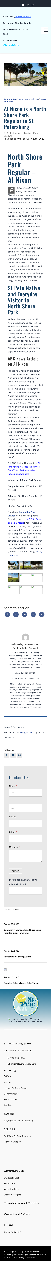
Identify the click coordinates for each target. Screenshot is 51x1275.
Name (13, 786)
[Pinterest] (41, 615)
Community (10, 99)
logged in (26, 732)
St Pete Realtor (23, 16)
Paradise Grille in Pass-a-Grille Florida (21, 982)
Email (13, 832)
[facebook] (18, 5)
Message (14, 847)
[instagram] (28, 5)
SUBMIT (15, 871)
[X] (16, 615)
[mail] (33, 5)
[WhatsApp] (33, 615)
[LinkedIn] (24, 615)
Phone (12, 817)
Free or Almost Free (27, 99)
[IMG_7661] (5, 969)
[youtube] (23, 5)
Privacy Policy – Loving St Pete (17, 956)
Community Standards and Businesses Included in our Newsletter (22, 931)
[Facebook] (7, 615)
